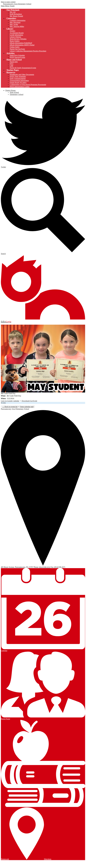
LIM (11, 66)
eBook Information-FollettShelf (21, 43)
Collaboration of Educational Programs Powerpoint (28, 85)
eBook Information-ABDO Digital (22, 45)
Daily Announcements (18, 78)
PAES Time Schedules (18, 76)
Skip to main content (8, 2)
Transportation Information (19, 80)
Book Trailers (14, 41)
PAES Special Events (17, 57)
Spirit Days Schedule (17, 55)
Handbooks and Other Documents (22, 74)
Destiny (12, 31)
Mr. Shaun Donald (16, 16)
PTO (11, 64)
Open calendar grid (26, 407)
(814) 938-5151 (44, 567)
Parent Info (14, 62)
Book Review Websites (18, 39)
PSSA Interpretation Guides (19, 87)
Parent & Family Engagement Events (23, 68)
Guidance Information (17, 20)
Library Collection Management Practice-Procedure (28, 51)
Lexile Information (16, 35)
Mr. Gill (12, 12)
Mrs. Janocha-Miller (17, 26)
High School (14, 92)
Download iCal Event (29, 401)
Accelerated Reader (17, 33)
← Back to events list (9, 407)
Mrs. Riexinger (15, 22)
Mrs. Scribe (14, 24)
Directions (47, 859)
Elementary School (16, 94)
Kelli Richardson (16, 14)
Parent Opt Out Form (17, 49)
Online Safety (15, 47)
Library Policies (15, 37)
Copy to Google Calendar (10, 401)
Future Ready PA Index (18, 83)
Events (3, 403)
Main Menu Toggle (8, 6)
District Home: (10, 90)
